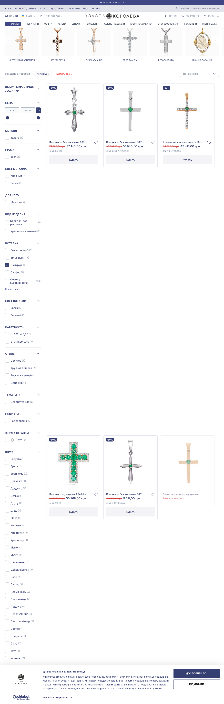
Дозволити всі (196, 673)
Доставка (57, 8)
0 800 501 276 (52, 16)
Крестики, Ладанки (141, 24)
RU (16, 16)
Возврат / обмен (25, 8)
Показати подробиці (55, 697)
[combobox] (199, 74)
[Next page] (215, 39)
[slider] (7, 118)
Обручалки (32, 24)
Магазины (73, 8)
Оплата (43, 8)
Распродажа (209, 24)
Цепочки (76, 24)
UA (10, 16)
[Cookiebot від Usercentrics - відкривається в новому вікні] (21, 697)
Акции (95, 8)
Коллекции (190, 24)
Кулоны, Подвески (114, 24)
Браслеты (92, 24)
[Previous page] (8, 39)
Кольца (62, 24)
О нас (9, 8)
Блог (85, 8)
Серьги (48, 24)
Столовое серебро (168, 24)
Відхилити (196, 684)
